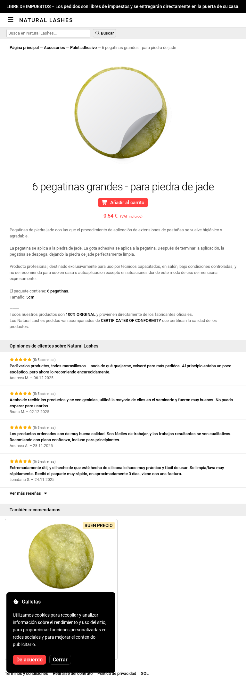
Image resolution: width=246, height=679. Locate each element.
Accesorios (54, 47)
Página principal (24, 47)
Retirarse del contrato (73, 673)
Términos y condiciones (26, 673)
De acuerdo (29, 660)
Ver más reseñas (26, 493)
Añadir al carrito (126, 202)
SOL (145, 673)
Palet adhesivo (83, 47)
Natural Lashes (46, 20)
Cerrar (60, 660)
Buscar (107, 33)
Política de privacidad (116, 673)
